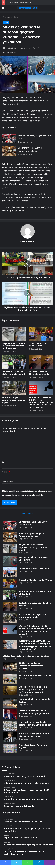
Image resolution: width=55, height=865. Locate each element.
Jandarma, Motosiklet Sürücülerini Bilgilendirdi (13, 372)
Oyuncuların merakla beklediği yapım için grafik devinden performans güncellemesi (33, 690)
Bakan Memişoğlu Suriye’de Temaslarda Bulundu (31, 534)
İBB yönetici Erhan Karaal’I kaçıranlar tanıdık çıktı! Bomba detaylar (14, 346)
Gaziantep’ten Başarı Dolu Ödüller (35, 675)
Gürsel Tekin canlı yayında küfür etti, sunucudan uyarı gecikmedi (34, 712)
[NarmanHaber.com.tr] (27, 7)
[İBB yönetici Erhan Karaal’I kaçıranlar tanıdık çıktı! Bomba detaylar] (14, 334)
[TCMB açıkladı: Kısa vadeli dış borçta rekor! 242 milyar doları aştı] (10, 726)
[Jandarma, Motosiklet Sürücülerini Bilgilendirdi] (14, 362)
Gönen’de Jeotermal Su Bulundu (34, 568)
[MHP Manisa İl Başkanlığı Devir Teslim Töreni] (9, 138)
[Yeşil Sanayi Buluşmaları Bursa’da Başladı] (10, 703)
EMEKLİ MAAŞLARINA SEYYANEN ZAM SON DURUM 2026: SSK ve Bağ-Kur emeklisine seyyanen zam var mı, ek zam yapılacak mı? (35, 645)
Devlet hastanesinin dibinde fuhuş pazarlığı (39, 372)
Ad (4, 462)
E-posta (6, 472)
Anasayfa (8, 17)
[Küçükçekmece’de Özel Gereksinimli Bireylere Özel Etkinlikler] (10, 666)
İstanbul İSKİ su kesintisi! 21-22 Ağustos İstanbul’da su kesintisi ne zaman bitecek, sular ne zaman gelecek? (41, 402)
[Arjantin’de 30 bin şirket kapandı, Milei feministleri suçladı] (10, 737)
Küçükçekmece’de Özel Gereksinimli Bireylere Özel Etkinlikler (31, 666)
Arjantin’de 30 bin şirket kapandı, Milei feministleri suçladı (34, 735)
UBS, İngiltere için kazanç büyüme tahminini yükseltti (27, 656)
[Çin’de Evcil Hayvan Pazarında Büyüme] (10, 748)
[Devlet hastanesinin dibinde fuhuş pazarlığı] (41, 362)
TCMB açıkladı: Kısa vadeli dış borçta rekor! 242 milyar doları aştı (35, 723)
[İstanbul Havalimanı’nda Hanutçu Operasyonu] (10, 561)
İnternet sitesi (7, 481)
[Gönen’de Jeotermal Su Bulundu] (10, 572)
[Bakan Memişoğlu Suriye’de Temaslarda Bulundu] (9, 151)
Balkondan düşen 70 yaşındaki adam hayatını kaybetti (13, 400)
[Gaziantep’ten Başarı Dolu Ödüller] (10, 679)
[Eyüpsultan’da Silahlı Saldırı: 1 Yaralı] (41, 334)
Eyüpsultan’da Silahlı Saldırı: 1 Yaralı (38, 344)
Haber (15, 17)
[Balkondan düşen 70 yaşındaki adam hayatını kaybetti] (14, 388)
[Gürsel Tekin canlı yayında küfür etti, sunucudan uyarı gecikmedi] (10, 714)
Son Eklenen (27, 513)
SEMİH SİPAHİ (11, 48)
